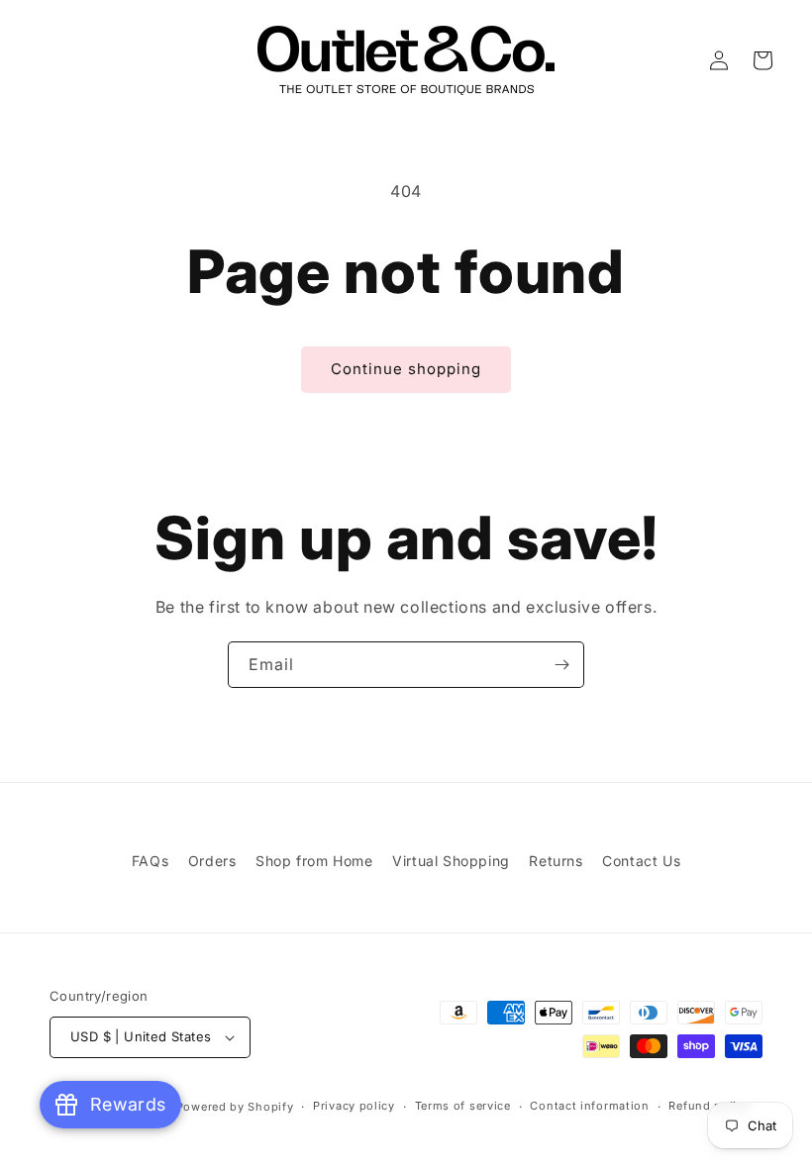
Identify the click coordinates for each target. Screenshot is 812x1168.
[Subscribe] (561, 664)
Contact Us (641, 860)
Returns (555, 860)
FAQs (150, 860)
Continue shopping (406, 368)
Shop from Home (313, 860)
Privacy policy (354, 1106)
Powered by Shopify (235, 1107)
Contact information (589, 1106)
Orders (212, 860)
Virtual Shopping (451, 860)
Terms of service (463, 1106)
